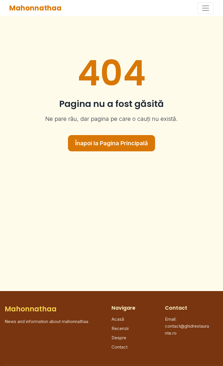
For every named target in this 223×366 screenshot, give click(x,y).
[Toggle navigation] (205, 8)
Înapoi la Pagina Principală (111, 143)
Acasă (118, 319)
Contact (119, 347)
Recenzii (120, 328)
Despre (119, 337)
